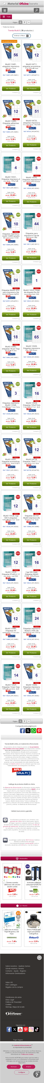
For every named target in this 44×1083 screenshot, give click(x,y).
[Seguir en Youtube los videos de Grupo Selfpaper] (20, 1029)
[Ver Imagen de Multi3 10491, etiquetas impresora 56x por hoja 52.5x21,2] (11, 52)
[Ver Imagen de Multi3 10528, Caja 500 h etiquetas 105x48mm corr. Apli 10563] (11, 503)
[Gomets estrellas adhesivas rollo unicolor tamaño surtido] (12, 873)
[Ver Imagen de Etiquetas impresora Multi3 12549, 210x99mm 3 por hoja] (11, 390)
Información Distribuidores (15, 973)
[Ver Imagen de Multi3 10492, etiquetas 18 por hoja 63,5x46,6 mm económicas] (11, 333)
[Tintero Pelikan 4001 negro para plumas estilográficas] (12, 920)
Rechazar (14, 1066)
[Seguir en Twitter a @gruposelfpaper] (14, 1029)
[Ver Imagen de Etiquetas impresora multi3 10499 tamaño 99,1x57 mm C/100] (11, 221)
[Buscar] (36, 10)
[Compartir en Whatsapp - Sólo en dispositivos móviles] (33, 731)
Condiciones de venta (13, 997)
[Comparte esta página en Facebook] (22, 731)
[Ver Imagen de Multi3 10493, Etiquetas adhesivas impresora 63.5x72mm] (11, 108)
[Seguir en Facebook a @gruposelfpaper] (9, 1029)
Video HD (9, 982)
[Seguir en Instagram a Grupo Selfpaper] (31, 1029)
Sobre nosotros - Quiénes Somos (18, 966)
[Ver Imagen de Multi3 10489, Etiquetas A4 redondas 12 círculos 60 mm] (11, 615)
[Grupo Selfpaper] (14, 1015)
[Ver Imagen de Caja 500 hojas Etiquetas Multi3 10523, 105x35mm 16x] (32, 559)
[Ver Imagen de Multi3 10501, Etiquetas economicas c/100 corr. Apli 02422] (11, 446)
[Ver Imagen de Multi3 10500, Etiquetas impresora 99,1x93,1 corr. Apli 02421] (32, 672)
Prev (4, 880)
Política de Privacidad (13, 1002)
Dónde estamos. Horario (15, 968)
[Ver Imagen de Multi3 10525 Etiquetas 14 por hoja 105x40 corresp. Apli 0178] (11, 672)
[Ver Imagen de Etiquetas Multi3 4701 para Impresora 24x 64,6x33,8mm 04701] (11, 277)
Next (38, 880)
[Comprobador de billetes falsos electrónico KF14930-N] (34, 920)
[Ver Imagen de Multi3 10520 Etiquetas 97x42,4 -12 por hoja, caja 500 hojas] (11, 559)
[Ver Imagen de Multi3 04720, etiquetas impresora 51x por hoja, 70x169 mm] (32, 108)
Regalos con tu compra (14, 987)
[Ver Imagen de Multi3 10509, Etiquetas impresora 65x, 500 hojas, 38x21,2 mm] (32, 333)
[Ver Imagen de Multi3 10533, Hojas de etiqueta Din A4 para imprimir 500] (32, 277)
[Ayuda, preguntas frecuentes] (37, 1077)
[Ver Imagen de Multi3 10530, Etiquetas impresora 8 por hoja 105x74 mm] (32, 164)
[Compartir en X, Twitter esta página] (28, 731)
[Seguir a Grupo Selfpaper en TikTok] (36, 1029)
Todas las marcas (8, 27)
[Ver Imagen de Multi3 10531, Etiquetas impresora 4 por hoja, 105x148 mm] (11, 164)
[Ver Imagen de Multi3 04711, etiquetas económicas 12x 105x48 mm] (32, 52)
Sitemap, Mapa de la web (15, 1007)
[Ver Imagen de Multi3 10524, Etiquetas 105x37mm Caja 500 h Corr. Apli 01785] (32, 390)
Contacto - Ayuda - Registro (16, 971)
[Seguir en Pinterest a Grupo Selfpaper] (25, 1029)
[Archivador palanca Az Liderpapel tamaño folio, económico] (34, 873)
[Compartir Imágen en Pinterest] (39, 731)
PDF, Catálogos (11, 985)
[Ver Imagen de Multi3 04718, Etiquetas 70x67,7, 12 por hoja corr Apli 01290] (32, 446)
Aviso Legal (10, 1000)
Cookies (8, 1004)
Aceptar (28, 1066)
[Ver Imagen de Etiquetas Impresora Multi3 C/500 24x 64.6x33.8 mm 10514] (32, 615)
